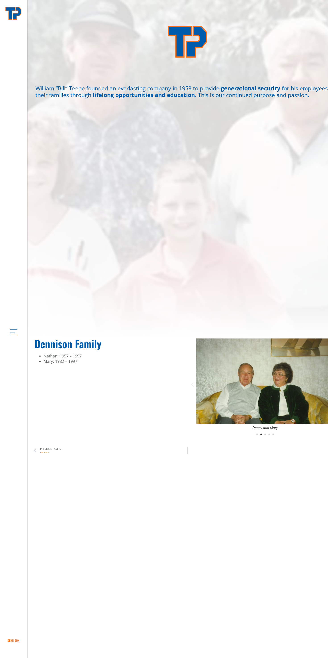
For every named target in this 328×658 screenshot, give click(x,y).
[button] (192, 384)
